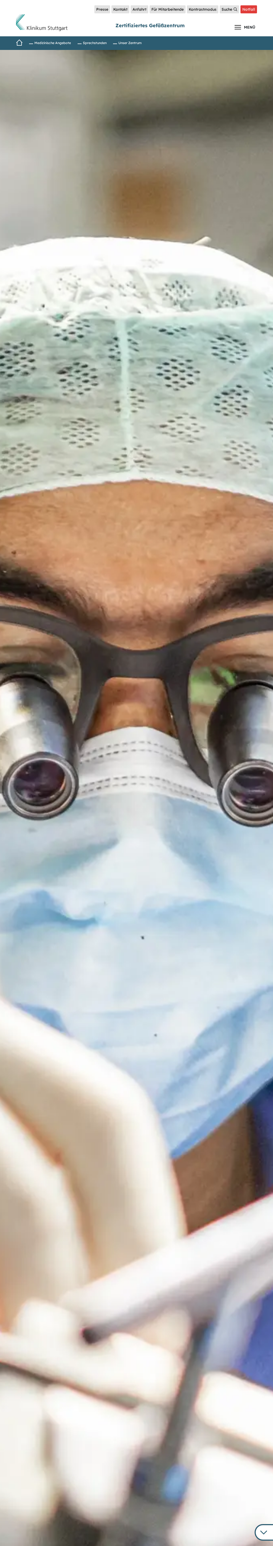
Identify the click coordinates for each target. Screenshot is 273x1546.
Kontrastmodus (202, 9)
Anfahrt (139, 9)
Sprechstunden (94, 43)
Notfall (248, 9)
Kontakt (120, 9)
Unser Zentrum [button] (130, 43)
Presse (102, 9)
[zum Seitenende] (264, 1532)
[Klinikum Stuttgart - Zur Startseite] (41, 22)
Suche (227, 9)
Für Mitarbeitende (167, 9)
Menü (249, 27)
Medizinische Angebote (52, 43)
